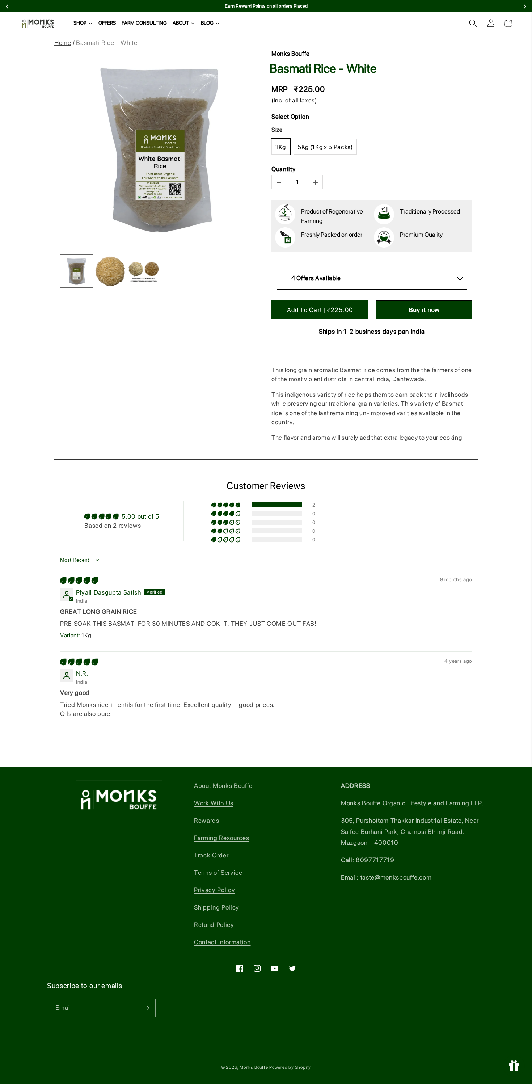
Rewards (206, 820)
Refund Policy (214, 924)
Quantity (283, 169)
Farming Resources (221, 838)
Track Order (211, 855)
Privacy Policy (214, 890)
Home (62, 42)
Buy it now (424, 310)
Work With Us (213, 803)
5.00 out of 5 (140, 516)
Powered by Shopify (290, 1067)
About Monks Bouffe (223, 785)
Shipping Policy (216, 907)
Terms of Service (218, 872)
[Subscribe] (146, 1008)
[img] (79, 580)
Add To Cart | (320, 309)
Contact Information (222, 942)
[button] (473, 23)
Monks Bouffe (254, 1067)
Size (277, 129)
